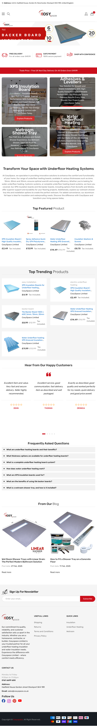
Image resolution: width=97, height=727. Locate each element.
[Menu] (3, 13)
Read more (6, 572)
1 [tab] (46, 41)
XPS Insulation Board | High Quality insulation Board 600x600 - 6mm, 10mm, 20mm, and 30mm (81, 291)
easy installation (29, 282)
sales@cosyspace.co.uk (18, 691)
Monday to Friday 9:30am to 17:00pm (10, 676)
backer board (28, 309)
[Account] (86, 14)
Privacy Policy (40, 636)
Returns (37, 627)
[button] (8, 14)
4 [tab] (52, 433)
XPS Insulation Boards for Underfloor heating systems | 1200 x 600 (33, 287)
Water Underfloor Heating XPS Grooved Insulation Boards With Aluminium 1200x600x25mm (81, 312)
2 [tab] (49, 41)
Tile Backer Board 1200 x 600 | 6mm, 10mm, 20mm (33, 313)
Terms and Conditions (43, 631)
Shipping (38, 622)
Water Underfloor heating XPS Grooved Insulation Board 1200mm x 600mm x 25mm (33, 341)
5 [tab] (54, 433)
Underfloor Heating (74, 627)
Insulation (70, 622)
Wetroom (70, 631)
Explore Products (24, 118)
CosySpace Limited (10, 244)
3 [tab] (49, 433)
